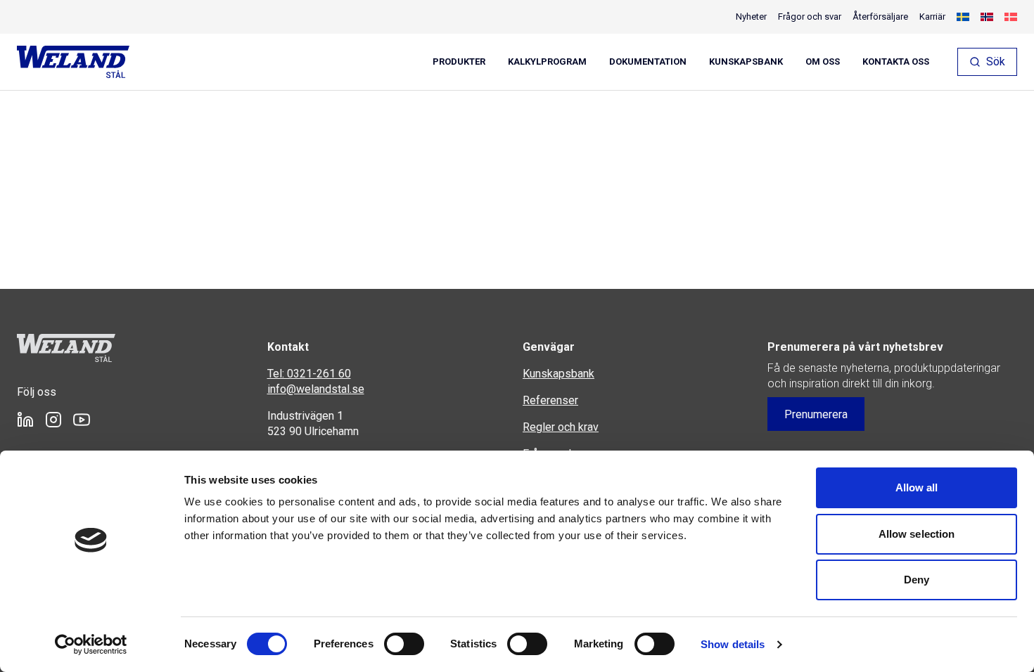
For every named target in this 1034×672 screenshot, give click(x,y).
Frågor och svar (809, 16)
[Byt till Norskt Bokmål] (987, 17)
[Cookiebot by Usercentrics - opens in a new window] (91, 644)
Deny (916, 580)
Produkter (459, 62)
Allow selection (917, 534)
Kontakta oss (895, 62)
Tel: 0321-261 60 (309, 373)
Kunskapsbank (746, 62)
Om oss (822, 62)
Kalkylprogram (547, 62)
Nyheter (751, 16)
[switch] (404, 644)
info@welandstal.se (315, 389)
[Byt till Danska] (1010, 17)
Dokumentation (648, 62)
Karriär (932, 16)
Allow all (916, 487)
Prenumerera (816, 414)
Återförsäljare (880, 16)
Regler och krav (561, 427)
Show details (733, 644)
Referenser (550, 400)
